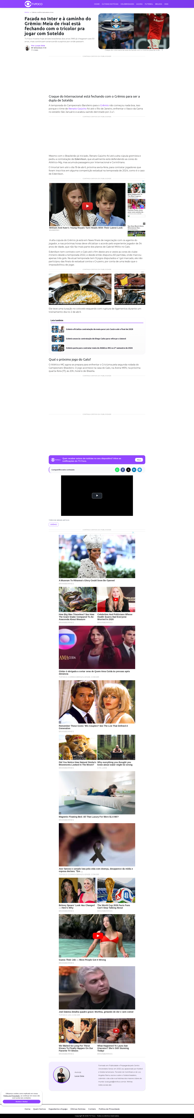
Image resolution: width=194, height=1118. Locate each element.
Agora (139, 4)
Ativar (139, 460)
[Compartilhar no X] (128, 470)
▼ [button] (162, 50)
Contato (92, 1109)
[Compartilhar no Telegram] (139, 470)
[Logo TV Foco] (34, 4)
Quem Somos (39, 1109)
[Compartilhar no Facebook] (123, 470)
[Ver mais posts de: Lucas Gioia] (27, 48)
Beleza (158, 4)
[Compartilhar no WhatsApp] (117, 470)
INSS (166, 4)
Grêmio (104, 105)
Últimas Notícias (110, 4)
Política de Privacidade (109, 1109)
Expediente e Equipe (58, 1109)
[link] (61, 1075)
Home (97, 4)
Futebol (149, 4)
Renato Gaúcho (77, 108)
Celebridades (127, 4)
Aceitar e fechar (22, 1101)
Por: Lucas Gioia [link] (38, 46)
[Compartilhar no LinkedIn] (134, 470)
